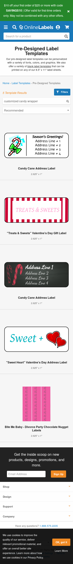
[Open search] (66, 36)
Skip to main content (12, 13)
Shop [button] (6, 486)
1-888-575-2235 (49, 526)
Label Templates (21, 83)
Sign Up (58, 474)
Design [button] (7, 496)
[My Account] (57, 27)
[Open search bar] (14, 27)
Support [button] (8, 506)
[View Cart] (67, 27)
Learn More (61, 550)
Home (6, 83)
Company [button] (9, 516)
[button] (5, 27)
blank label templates (39, 66)
